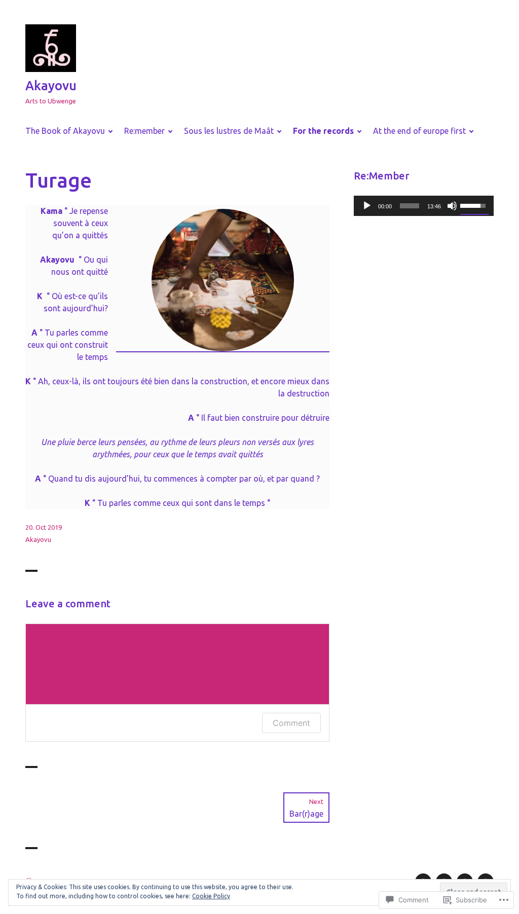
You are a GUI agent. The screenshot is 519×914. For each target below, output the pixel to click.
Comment (291, 723)
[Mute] (452, 206)
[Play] (367, 206)
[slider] (409, 205)
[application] (424, 206)
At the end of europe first (419, 130)
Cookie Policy (211, 896)
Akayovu (51, 86)
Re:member (144, 130)
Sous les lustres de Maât (229, 130)
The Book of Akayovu (65, 130)
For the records (323, 130)
